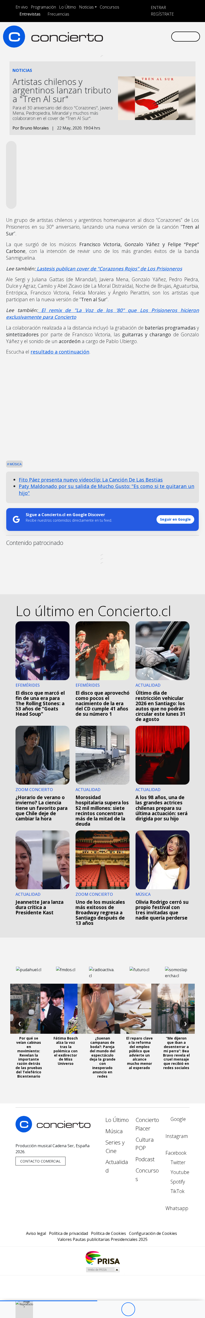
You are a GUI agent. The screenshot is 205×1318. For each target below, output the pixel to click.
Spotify (177, 1181)
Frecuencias (58, 14)
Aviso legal (36, 1233)
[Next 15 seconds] (142, 1309)
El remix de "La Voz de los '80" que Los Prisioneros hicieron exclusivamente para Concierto (102, 313)
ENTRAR (158, 7)
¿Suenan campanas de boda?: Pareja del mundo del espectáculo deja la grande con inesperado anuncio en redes (103, 1057)
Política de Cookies (108, 1233)
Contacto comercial (40, 1161)
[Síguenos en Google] (111, 36)
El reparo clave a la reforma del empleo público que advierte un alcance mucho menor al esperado (139, 1053)
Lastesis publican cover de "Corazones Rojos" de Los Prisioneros (109, 268)
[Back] (101, 1309)
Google (177, 1119)
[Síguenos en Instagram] (119, 36)
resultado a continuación (59, 351)
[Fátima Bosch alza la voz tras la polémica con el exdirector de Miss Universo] (65, 1009)
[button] (48, 1300)
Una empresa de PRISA (102, 1257)
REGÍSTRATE (162, 14)
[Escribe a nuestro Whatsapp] (167, 36)
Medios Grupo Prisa (102, 1270)
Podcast (145, 1159)
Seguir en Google (175, 519)
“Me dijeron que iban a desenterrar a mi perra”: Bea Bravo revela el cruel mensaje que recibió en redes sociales (176, 1053)
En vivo (22, 7)
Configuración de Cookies (153, 1233)
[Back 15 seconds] (114, 1309)
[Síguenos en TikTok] (159, 36)
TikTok (176, 1191)
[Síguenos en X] (135, 36)
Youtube (179, 1172)
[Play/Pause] (128, 1309)
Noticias (86, 7)
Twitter (177, 1162)
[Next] (155, 1309)
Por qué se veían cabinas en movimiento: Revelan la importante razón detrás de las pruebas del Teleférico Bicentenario (29, 1057)
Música (15, 464)
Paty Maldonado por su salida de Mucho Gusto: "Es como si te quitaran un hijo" (106, 489)
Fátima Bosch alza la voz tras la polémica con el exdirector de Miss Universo (66, 1051)
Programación (43, 7)
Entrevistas (30, 14)
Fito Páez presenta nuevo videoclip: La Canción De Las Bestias (91, 479)
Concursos (109, 7)
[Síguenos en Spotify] (151, 36)
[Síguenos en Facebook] (127, 36)
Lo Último (67, 7)
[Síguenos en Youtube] (143, 36)
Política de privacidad (68, 1233)
